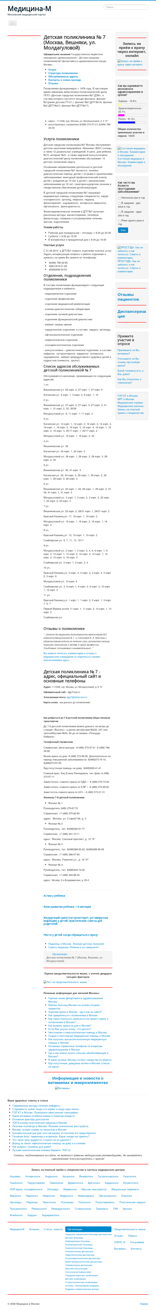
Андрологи (51, 1176)
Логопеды (52, 1189)
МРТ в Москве (126, 399)
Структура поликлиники (63, 73)
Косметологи (130, 1183)
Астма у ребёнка (54, 895)
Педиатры (32, 1202)
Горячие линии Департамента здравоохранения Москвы (75, 999)
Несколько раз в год (133, 197)
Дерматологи (75, 1183)
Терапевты (102, 1208)
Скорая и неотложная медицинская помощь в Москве (79, 1036)
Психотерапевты (105, 1202)
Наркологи (32, 1195)
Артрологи (68, 1176)
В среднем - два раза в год (129, 204)
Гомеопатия (56, 1183)
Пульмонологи (18, 1208)
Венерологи (86, 1176)
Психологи (84, 1202)
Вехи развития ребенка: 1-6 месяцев (67, 906)
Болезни (34, 1229)
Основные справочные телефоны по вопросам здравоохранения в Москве (75, 1047)
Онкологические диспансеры (79, 1251)
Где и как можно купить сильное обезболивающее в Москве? (78, 1054)
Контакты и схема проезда (64, 80)
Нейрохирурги (86, 1195)
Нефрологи (66, 1195)
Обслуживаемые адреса (63, 76)
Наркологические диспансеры (79, 1254)
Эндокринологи (50, 1215)
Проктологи (49, 1202)
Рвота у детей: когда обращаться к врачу (71, 935)
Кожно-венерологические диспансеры (83, 1261)
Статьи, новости (53, 1229)
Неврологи (49, 1195)
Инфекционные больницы (77, 1241)
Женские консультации (76, 1268)
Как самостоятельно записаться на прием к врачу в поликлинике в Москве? (78, 1020)
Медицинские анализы (130, 406)
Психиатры (67, 1202)
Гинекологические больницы (79, 1247)
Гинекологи (16, 1183)
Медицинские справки (130, 402)
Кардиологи (111, 1183)
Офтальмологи (107, 1195)
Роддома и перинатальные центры (82, 1288)
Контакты (136, 1248)
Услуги (52, 69)
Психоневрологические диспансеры (82, 1258)
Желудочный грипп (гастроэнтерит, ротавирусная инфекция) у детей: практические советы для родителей (76, 921)
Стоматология (83, 1208)
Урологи (127, 1208)
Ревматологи (39, 1208)
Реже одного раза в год (131, 222)
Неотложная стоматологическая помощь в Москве (77, 1032)
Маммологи (70, 1189)
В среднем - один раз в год (130, 213)
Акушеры (15, 1176)
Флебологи (16, 1215)
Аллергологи (32, 1176)
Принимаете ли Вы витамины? (128, 351)
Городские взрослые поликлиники (81, 1275)
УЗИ (115, 1208)
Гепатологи (129, 1176)
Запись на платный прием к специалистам (131, 411)
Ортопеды (15, 1202)
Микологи (15, 1195)
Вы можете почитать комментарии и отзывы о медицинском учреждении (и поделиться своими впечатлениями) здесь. (72, 656)
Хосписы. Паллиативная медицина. (82, 1285)
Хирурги (32, 1215)
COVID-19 (119, 1242)
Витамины (120, 1248)
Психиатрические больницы (78, 1244)
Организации (75, 1229)
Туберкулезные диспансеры (78, 1265)
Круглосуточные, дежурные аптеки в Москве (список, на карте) (79, 1064)
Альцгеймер (137, 1242)
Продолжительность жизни (129, 1229)
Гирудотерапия (36, 1183)
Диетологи (94, 1183)
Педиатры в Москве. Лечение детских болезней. (76, 944)
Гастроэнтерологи (108, 1176)
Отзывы (53, 83)
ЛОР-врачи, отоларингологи (26, 1189)
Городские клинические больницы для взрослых (88, 1234)
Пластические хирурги (132, 1202)
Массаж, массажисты (94, 1189)
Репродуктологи (60, 1208)
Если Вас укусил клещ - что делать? (69, 1029)
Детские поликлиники (75, 1278)
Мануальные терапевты (125, 1189)
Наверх (144, 1303)
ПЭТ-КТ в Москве (128, 395)
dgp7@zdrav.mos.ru (77, 697)
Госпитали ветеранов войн (78, 1271)
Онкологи (126, 1195)
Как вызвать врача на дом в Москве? (69, 1025)
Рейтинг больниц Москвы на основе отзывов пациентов (73, 1006)
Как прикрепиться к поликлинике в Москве (72, 1015)
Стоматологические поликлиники (81, 1282)
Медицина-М (17, 1229)
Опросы (132, 1235)
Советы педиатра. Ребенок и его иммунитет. (73, 947)
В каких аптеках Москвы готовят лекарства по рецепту (80, 1060)
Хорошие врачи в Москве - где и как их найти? (75, 1012)
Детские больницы (74, 1237)
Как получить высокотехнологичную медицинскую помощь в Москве (77, 1040)
